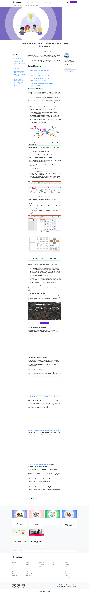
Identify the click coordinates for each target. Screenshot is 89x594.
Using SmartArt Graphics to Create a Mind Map (19, 66)
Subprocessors (68, 578)
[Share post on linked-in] (16, 54)
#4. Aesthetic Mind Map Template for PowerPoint (18, 80)
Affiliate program (29, 573)
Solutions (33, 2)
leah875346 (55, 464)
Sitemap (74, 586)
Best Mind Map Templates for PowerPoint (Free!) (18, 69)
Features (27, 2)
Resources (39, 2)
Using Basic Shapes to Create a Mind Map (19, 64)
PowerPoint (41, 566)
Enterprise (51, 2)
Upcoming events (29, 569)
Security (66, 575)
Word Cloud (14, 568)
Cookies (66, 573)
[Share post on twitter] (19, 54)
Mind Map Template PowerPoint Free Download (38, 355)
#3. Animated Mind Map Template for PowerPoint (18, 77)
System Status (68, 586)
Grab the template (44, 322)
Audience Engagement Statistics (31, 5)
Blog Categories (18, 5)
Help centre (28, 571)
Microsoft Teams (42, 568)
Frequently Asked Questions (18, 85)
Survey (13, 573)
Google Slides (41, 564)
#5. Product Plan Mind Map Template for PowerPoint (19, 83)
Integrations (41, 562)
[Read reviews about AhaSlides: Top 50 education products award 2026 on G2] (18, 586)
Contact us (67, 566)
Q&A (13, 569)
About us (67, 564)
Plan (53, 564)
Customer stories (29, 575)
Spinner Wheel (14, 575)
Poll (13, 566)
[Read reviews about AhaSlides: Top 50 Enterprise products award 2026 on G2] (23, 586)
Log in (67, 2)
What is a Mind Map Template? (18, 58)
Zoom (40, 569)
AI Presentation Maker (16, 571)
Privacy (66, 571)
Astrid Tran (39, 51)
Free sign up (73, 2)
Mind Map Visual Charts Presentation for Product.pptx (39, 464)
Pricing (45, 2)
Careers (66, 568)
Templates (27, 568)
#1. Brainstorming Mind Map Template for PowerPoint (19, 72)
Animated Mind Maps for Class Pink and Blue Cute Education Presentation (42, 396)
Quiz (13, 564)
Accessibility (67, 577)
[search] (76, 6)
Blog (26, 566)
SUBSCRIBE (69, 71)
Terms (66, 569)
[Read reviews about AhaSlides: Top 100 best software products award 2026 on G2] (14, 586)
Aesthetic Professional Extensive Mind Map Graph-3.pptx (40, 430)
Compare (27, 564)
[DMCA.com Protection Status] (61, 586)
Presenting (44, 49)
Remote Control (15, 577)
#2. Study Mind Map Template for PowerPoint (19, 75)
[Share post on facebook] (21, 54)
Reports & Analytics (15, 578)
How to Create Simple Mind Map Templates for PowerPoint (19, 61)
